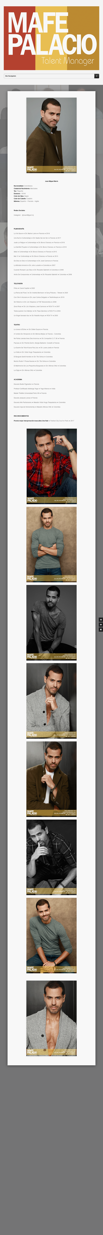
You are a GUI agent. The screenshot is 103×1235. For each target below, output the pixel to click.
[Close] (101, 629)
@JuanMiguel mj (28, 215)
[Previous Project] (101, 620)
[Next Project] (101, 624)
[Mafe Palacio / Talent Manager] (51, 68)
